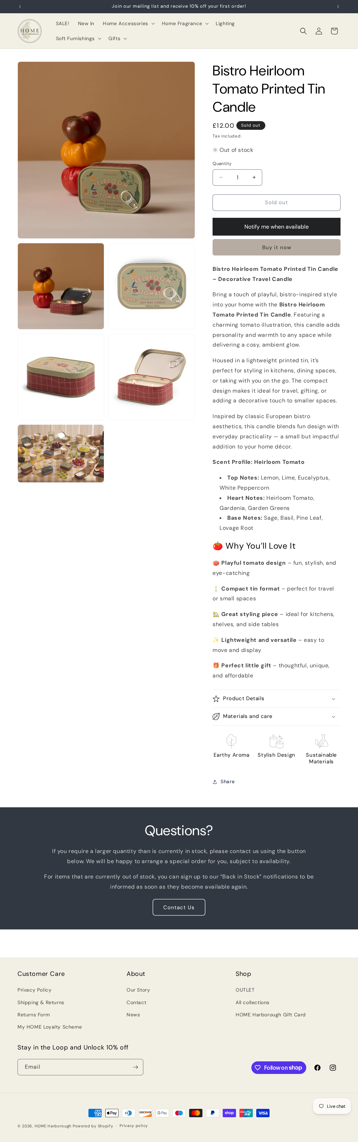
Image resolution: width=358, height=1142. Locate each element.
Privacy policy (134, 1125)
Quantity (222, 163)
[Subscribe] (135, 1067)
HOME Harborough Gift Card (271, 1014)
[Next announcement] (338, 6)
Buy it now (276, 247)
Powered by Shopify (93, 1126)
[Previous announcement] (20, 6)
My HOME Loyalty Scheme (49, 1027)
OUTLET (245, 990)
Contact (136, 1002)
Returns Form (33, 1014)
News (133, 1014)
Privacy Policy (34, 990)
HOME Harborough (53, 1126)
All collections (253, 1002)
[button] (128, 23)
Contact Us (179, 907)
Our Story (138, 990)
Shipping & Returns (40, 1002)
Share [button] (228, 781)
